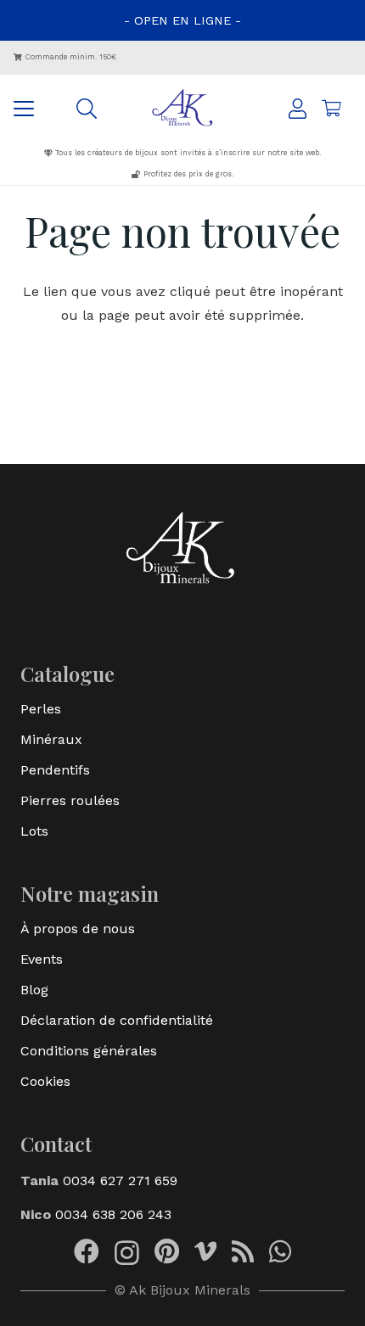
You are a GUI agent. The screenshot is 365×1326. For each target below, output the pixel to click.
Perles (40, 709)
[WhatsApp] (280, 1251)
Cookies (45, 1081)
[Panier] (331, 109)
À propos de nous (77, 928)
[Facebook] (86, 1251)
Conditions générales (88, 1051)
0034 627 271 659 (118, 1180)
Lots (34, 831)
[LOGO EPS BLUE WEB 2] (183, 108)
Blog (34, 990)
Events (41, 959)
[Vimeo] (205, 1251)
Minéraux (51, 739)
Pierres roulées (70, 800)
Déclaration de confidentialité (116, 1020)
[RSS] (243, 1251)
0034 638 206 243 (113, 1214)
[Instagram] (127, 1253)
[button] (24, 108)
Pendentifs (55, 770)
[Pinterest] (166, 1251)
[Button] (297, 108)
